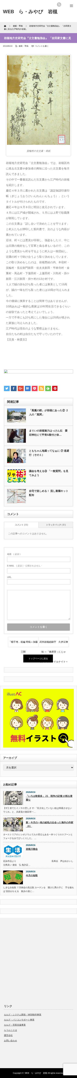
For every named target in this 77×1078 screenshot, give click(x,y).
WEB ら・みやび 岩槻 (36, 1073)
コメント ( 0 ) (21, 525)
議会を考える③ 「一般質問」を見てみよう (48, 473)
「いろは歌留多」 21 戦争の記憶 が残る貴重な (49, 798)
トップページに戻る (38, 658)
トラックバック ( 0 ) (56, 525)
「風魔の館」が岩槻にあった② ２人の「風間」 (48, 412)
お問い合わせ (10, 1040)
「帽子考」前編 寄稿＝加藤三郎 (23, 644)
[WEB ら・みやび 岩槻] (30, 11)
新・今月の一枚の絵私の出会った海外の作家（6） (49, 824)
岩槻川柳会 (32, 849)
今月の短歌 (32, 875)
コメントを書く (42, 46)
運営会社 (8, 1035)
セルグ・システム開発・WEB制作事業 (22, 1014)
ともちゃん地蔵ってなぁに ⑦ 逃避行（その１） (49, 452)
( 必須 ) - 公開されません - (24, 566)
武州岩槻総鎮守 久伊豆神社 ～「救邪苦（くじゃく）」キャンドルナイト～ (53, 644)
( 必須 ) (14, 554)
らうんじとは (10, 1030)
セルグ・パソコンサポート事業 (19, 1019)
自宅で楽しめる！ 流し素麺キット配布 (48, 493)
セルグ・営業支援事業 (15, 1025)
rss (59, 4)
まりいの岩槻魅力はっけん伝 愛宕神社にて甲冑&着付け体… (48, 432)
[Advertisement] (38, 960)
